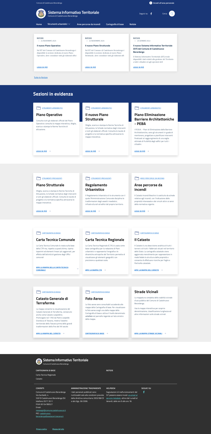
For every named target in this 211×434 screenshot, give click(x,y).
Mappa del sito (58, 429)
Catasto (39, 378)
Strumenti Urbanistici (52, 108)
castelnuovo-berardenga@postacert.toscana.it (49, 415)
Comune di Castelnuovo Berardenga (49, 3)
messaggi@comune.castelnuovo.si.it (51, 410)
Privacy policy (41, 429)
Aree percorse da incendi (152, 178)
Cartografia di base (51, 233)
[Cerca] (172, 13)
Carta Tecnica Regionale (46, 374)
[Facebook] (150, 13)
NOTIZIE (109, 370)
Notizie (40, 38)
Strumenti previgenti (52, 178)
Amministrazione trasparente (86, 388)
